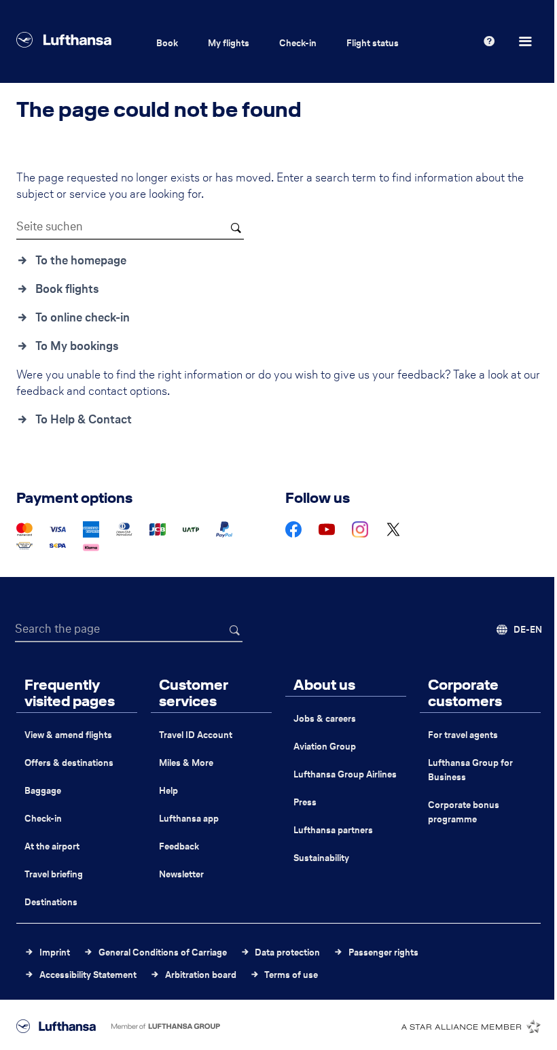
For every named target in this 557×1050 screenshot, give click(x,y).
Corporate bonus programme (463, 812)
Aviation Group (324, 746)
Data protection (287, 952)
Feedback (179, 846)
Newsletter (181, 874)
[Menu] (527, 41)
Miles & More (186, 762)
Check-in (298, 43)
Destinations (50, 902)
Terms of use (291, 974)
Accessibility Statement (88, 974)
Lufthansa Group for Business (470, 770)
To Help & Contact (83, 419)
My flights (228, 43)
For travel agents (463, 735)
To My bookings (77, 346)
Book (167, 43)
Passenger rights (383, 952)
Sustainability (321, 858)
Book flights (67, 289)
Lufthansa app (189, 818)
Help (168, 790)
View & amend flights (68, 735)
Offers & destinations (68, 762)
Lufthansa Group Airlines (345, 774)
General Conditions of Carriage (162, 952)
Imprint (54, 952)
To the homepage (80, 260)
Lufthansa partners (333, 830)
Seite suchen (49, 226)
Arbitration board (200, 974)
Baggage (42, 790)
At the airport (51, 846)
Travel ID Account (195, 735)
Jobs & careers (324, 718)
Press (305, 802)
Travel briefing (53, 874)
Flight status (372, 43)
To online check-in (82, 317)
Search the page (57, 628)
